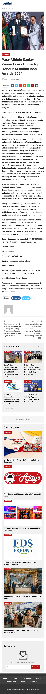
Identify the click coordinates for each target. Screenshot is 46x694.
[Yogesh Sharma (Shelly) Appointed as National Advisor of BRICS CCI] (33, 386)
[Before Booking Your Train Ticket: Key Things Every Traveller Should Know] (23, 615)
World (23, 682)
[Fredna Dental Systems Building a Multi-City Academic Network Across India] (23, 547)
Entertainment (11, 682)
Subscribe (35, 667)
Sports (38, 678)
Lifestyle (8, 501)
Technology (27, 678)
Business (8, 433)
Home (5, 678)
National (5, 54)
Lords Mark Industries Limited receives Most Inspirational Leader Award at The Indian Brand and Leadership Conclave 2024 (33, 331)
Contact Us (33, 682)
